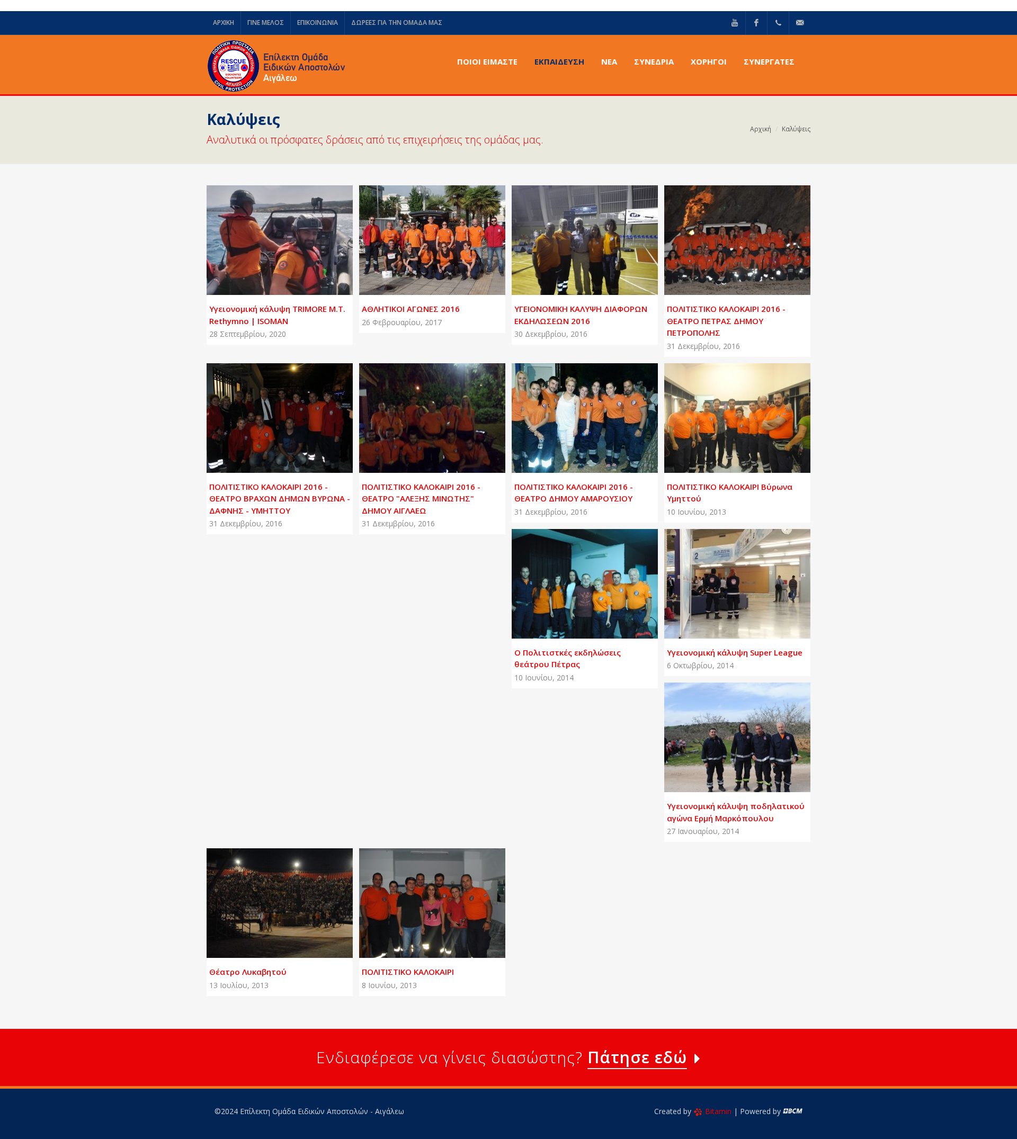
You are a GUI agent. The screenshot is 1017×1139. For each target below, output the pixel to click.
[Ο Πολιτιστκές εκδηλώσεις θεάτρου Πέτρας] (572, 579)
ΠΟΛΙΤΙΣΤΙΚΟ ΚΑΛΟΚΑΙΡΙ (408, 971)
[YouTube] (734, 22)
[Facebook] (756, 22)
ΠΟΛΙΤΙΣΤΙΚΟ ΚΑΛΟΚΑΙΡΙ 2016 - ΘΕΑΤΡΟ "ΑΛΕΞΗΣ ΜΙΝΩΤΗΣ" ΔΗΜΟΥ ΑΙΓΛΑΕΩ (421, 498)
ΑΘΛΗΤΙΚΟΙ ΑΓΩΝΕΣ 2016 (411, 308)
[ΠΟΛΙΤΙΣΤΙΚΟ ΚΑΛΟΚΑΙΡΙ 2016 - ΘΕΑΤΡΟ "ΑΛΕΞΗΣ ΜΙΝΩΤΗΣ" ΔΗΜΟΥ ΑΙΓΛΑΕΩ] (419, 413)
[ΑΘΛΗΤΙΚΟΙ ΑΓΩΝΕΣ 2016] (419, 236)
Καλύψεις (796, 128)
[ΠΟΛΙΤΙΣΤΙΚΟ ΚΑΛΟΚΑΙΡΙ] (419, 899)
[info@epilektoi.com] (799, 22)
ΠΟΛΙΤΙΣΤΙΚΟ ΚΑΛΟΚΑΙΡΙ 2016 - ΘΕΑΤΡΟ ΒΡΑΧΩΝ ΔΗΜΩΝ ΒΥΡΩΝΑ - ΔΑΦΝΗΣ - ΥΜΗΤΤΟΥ (279, 498)
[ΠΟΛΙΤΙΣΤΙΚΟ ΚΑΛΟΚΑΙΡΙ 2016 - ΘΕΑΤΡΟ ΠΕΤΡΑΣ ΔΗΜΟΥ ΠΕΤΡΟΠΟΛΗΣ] (724, 236)
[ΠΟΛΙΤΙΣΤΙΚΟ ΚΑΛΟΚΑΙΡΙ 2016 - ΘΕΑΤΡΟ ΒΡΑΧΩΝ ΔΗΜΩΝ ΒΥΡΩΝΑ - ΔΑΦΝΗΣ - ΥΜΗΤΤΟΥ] (267, 413)
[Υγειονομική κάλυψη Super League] (724, 579)
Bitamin (718, 1111)
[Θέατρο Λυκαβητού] (267, 899)
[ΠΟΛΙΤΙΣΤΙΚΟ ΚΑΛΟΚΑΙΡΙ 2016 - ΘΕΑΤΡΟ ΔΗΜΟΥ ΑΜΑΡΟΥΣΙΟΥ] (572, 413)
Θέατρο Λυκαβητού (248, 971)
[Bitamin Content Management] (792, 1111)
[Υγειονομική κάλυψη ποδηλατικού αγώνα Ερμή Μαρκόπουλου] (724, 733)
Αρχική (760, 128)
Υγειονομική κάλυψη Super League (734, 652)
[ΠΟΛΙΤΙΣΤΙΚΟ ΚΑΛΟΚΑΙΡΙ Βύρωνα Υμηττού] (724, 413)
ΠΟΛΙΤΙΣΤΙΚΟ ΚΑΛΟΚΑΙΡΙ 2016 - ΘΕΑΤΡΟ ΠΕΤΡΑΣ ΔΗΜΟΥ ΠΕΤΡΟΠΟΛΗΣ (726, 320)
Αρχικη (223, 22)
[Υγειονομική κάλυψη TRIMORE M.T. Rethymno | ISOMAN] (267, 236)
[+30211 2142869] (778, 22)
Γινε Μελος (265, 22)
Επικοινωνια (317, 22)
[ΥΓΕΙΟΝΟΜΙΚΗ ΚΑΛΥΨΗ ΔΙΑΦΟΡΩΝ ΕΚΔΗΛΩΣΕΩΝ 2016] (572, 236)
